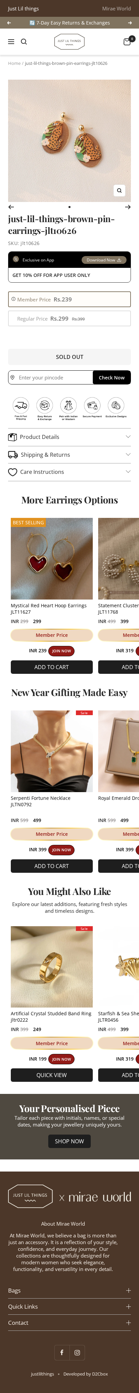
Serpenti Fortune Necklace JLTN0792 (41, 801)
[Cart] (127, 42)
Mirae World (116, 8)
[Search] (24, 42)
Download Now (101, 260)
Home (14, 63)
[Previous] (11, 207)
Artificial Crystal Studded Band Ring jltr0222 (51, 1016)
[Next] (128, 207)
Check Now (111, 377)
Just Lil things (23, 8)
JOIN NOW (61, 651)
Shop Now (69, 1141)
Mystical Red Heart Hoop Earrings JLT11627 (49, 608)
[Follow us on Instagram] (77, 1352)
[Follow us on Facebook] (62, 1352)
